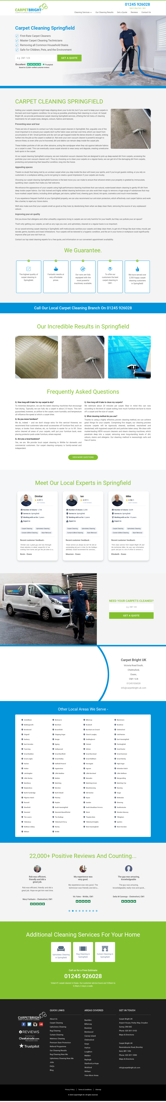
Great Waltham (90, 759)
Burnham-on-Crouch (92, 730)
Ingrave (88, 768)
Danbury (26, 739)
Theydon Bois (90, 817)
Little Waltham (121, 773)
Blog (51, 1070)
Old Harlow (89, 793)
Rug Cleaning (55, 1031)
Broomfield (58, 730)
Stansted (26, 812)
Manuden (88, 778)
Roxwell (26, 802)
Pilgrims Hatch (28, 798)
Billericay (88, 720)
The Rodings (58, 817)
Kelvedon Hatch (122, 768)
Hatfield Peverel (60, 764)
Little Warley (27, 778)
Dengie (57, 739)
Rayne (87, 798)
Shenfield (26, 807)
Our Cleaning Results (104, 12)
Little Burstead (90, 773)
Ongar (118, 793)
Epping (56, 744)
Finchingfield (121, 744)
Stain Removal (46, 533)
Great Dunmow (121, 754)
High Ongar (120, 764)
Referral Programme (58, 1046)
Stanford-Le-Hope (91, 1063)
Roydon (57, 802)
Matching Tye (121, 783)
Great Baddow (28, 754)
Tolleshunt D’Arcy (60, 822)
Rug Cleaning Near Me (59, 1054)
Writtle (56, 832)
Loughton (88, 1052)
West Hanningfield (91, 827)
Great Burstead (90, 754)
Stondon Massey (122, 812)
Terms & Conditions (85, 1089)
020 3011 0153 (131, 1031)
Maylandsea (27, 788)
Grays (86, 1044)
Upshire (119, 822)
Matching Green (91, 783)
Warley (57, 827)
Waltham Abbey (29, 827)
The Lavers (27, 817)
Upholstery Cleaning (42, 528)
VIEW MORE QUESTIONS (83, 457)
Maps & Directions (126, 1035)
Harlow (26, 764)
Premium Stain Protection (60, 1043)
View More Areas (91, 1075)
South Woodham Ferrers (94, 807)
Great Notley (58, 759)
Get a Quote (122, 12)
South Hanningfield (61, 807)
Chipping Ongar (59, 734)
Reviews (134, 12)
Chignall (26, 734)
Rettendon (120, 798)
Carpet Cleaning (27, 528)
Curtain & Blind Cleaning (30, 533)
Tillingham (120, 817)
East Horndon (28, 744)
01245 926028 (137, 4)
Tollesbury (27, 822)
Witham (26, 832)
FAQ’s (52, 1066)
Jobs (52, 1062)
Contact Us (146, 12)
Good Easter (120, 749)
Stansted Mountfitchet (62, 812)
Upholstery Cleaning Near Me (62, 1058)
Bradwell (88, 725)
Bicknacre (58, 720)
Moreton (57, 788)
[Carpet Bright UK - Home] (31, 8)
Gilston (88, 749)
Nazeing (119, 788)
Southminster (121, 807)
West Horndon (121, 827)
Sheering (119, 802)
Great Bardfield (59, 754)
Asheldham (27, 720)
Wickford (88, 1067)
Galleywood (58, 749)
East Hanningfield (122, 739)
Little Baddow (59, 773)
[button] (69, 911)
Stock (87, 812)
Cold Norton (120, 734)
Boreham (57, 725)
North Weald (58, 793)
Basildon (88, 1020)
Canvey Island (90, 1036)
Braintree (119, 725)
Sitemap (98, 1089)
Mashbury (27, 783)
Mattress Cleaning (57, 1039)
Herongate (89, 764)
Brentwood (27, 730)
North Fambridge (29, 793)
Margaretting (121, 778)
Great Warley (121, 759)
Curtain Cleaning (56, 1035)
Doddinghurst (90, 739)
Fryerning (26, 749)
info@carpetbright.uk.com (133, 688)
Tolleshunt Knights (92, 822)
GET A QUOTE (69, 57)
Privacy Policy (69, 1089)
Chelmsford (120, 730)
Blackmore (120, 720)
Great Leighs (28, 759)
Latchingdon (27, 773)
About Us (53, 1019)
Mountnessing (90, 788)
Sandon (88, 802)
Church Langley (90, 734)
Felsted (88, 744)
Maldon (57, 778)
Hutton (25, 768)
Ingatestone (58, 768)
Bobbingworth (28, 725)
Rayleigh (87, 1060)
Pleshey (57, 798)
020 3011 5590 (131, 1055)
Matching (57, 783)
